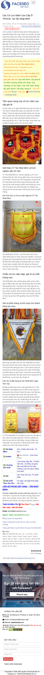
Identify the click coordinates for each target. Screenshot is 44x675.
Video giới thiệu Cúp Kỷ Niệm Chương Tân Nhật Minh (22, 528)
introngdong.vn (8, 633)
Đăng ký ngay (22, 594)
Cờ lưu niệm (7, 32)
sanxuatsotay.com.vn (10, 635)
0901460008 (34, 92)
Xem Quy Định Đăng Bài (31, 26)
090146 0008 (17, 507)
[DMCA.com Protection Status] (15, 629)
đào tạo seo (34, 625)
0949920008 (10, 95)
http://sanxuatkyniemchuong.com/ (23, 558)
